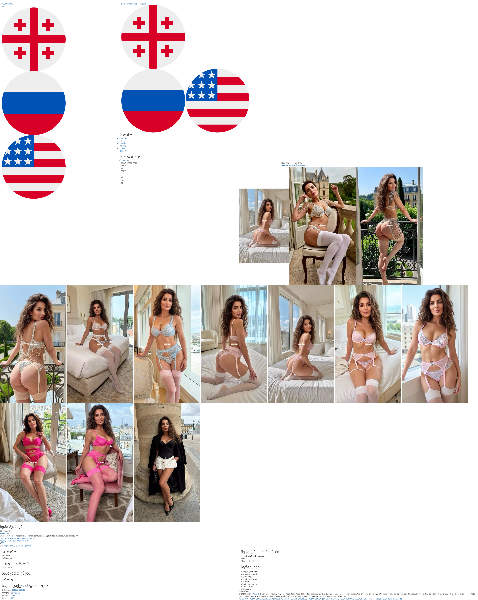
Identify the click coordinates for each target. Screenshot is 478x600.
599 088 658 (288, 165)
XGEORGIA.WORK (281, 599)
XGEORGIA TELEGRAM (392, 599)
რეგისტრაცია (131, 3)
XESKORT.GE (361, 599)
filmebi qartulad (375, 599)
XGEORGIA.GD (266, 599)
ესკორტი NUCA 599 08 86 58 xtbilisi (14, 540)
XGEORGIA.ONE (347, 599)
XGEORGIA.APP (315, 599)
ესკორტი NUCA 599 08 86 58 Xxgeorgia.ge (17, 538)
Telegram (125, 160)
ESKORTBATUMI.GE (299, 599)
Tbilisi (2, 533)
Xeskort (256, 594)
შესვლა (142, 3)
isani (8, 533)
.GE (7, 3)
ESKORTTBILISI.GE (331, 599)
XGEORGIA (243, 599)
